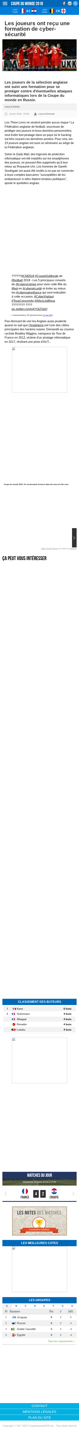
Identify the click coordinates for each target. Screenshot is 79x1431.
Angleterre (12, 107)
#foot (15, 288)
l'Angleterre (36, 325)
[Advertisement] (39, 229)
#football (17, 280)
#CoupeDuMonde (46, 276)
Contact (39, 1406)
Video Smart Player (49, 548)
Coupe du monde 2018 (27, 3)
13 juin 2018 (48, 315)
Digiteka (73, 548)
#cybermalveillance (29, 292)
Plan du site (39, 1417)
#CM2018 (27, 276)
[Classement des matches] (39, 1235)
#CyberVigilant (44, 296)
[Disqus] (39, 943)
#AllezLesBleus (45, 300)
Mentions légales (39, 1412)
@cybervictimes (26, 284)
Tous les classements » (61, 1341)
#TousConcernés (23, 300)
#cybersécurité (32, 288)
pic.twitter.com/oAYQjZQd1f (29, 309)
